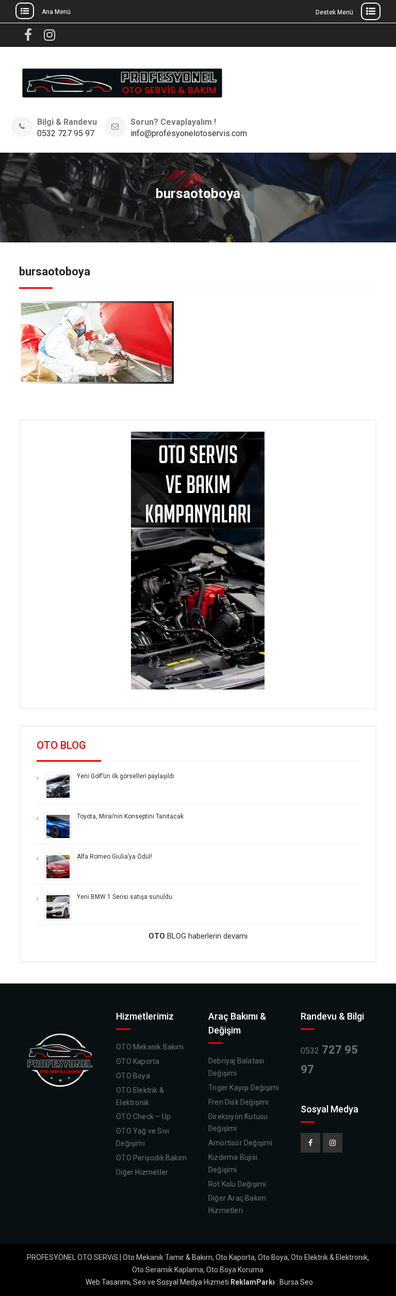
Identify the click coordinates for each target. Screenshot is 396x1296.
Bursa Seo (296, 1282)
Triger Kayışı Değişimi (243, 1088)
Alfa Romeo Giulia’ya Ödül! (114, 856)
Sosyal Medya (179, 1282)
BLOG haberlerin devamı (198, 936)
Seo (139, 1282)
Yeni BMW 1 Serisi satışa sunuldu (124, 896)
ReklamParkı (252, 1282)
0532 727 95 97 (65, 133)
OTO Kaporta (137, 1061)
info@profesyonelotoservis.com (188, 133)
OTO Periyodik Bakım (151, 1158)
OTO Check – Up (143, 1116)
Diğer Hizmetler (142, 1172)
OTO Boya (133, 1076)
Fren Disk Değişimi (238, 1102)
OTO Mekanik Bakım (150, 1047)
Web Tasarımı (108, 1282)
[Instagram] (332, 1143)
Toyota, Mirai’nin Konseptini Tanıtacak (130, 816)
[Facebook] (310, 1143)
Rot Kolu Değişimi (237, 1184)
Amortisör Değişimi (240, 1143)
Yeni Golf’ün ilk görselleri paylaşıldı (125, 776)
